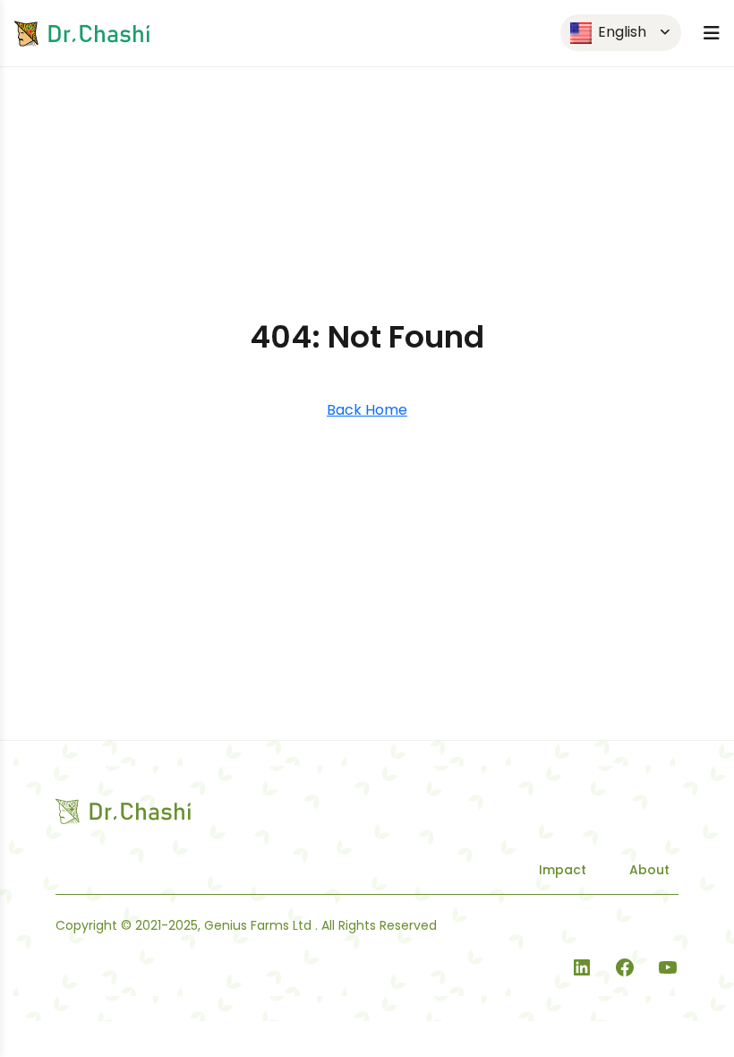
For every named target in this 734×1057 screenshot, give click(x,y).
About (649, 870)
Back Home (367, 410)
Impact (562, 870)
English (620, 31)
